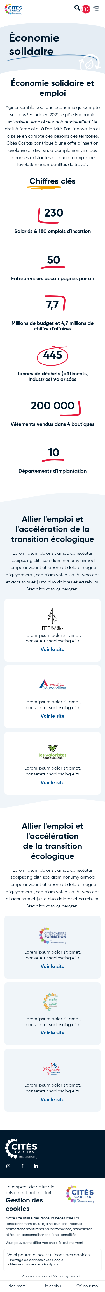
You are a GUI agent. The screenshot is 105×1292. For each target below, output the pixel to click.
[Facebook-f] (22, 1166)
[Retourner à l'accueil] (19, 9)
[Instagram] (8, 1166)
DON (88, 9)
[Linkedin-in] (36, 1166)
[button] (96, 10)
